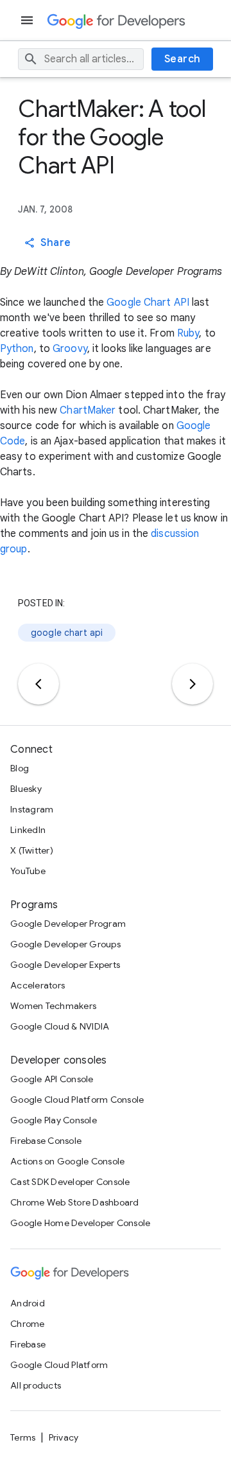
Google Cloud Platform (59, 1365)
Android (27, 1303)
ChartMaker (88, 410)
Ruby (188, 333)
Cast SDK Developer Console (70, 1182)
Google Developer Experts (65, 964)
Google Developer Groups (65, 944)
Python (17, 348)
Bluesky (26, 788)
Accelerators (37, 985)
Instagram (31, 809)
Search (182, 59)
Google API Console (52, 1079)
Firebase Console (45, 1140)
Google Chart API (148, 302)
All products (35, 1385)
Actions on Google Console (67, 1161)
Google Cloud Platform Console (77, 1099)
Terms (22, 1437)
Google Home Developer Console (80, 1223)
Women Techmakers (53, 1006)
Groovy (70, 348)
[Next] (192, 684)
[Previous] (38, 684)
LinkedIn (28, 830)
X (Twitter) (31, 850)
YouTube (28, 871)
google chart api (67, 632)
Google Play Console (53, 1120)
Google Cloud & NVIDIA (59, 1026)
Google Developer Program (68, 923)
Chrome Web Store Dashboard (74, 1202)
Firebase (28, 1344)
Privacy (64, 1437)
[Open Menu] (28, 20)
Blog (19, 768)
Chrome (27, 1323)
